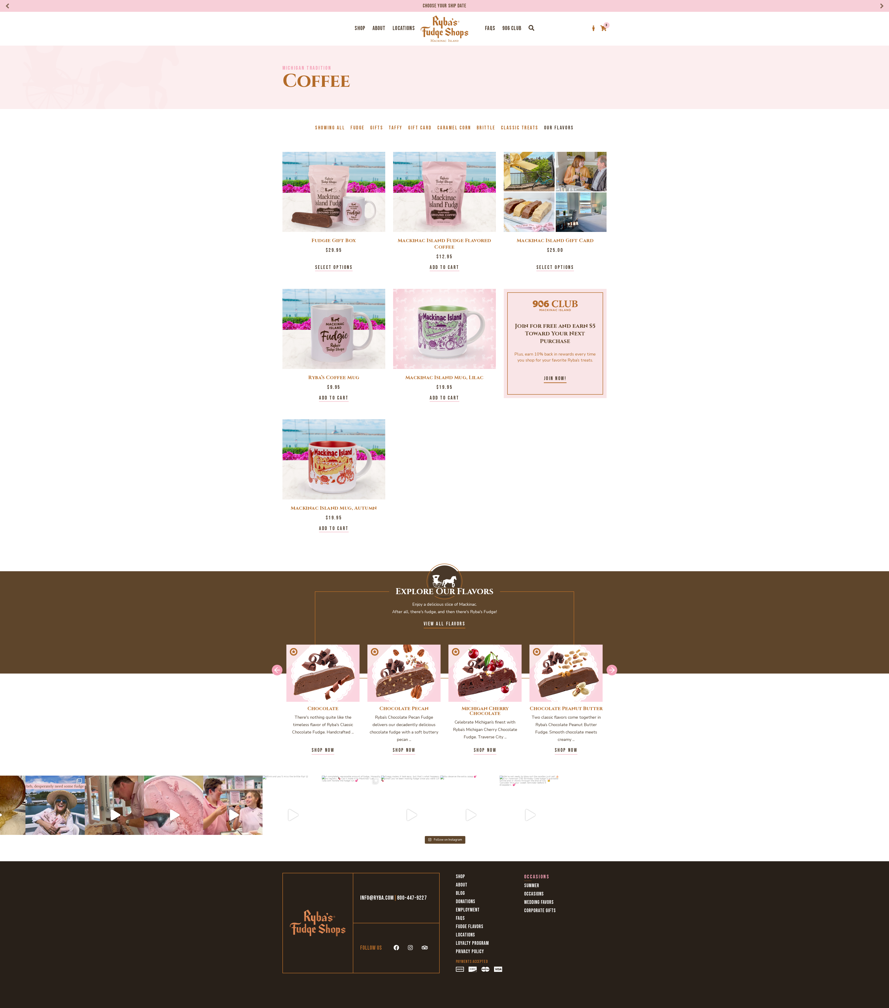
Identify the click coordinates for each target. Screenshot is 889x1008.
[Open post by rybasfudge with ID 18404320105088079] (273, 815)
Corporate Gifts (540, 911)
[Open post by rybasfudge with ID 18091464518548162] (36, 815)
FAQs (490, 28)
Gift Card (420, 128)
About (379, 28)
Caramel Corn (454, 128)
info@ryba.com (377, 898)
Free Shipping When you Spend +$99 (444, 6)
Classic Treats (519, 128)
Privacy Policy (470, 952)
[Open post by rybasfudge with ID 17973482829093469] (95, 815)
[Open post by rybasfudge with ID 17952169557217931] (213, 815)
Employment (468, 910)
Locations (404, 28)
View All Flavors (444, 624)
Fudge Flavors (469, 927)
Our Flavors (559, 128)
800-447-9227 (412, 898)
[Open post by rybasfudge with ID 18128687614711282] (154, 815)
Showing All (330, 128)
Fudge (358, 128)
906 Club (511, 28)
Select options (334, 267)
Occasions (534, 894)
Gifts (376, 128)
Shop (360, 28)
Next (882, 6)
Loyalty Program (472, 943)
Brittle (486, 128)
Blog (460, 893)
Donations (465, 902)
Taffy (396, 128)
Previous (7, 6)
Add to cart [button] (444, 267)
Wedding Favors (539, 902)
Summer (531, 886)
